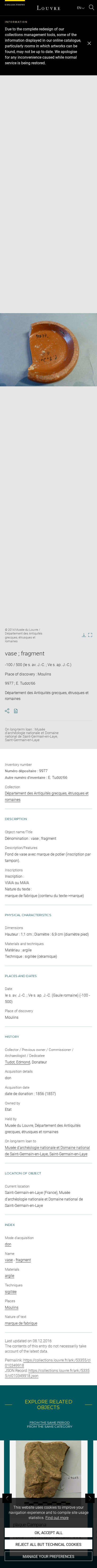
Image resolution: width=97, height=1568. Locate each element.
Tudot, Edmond (17, 1062)
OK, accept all (49, 1533)
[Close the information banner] (89, 43)
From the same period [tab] (50, 1422)
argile (9, 1275)
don (8, 1244)
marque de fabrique (21, 1323)
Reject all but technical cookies (48, 1544)
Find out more (57, 1517)
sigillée (10, 1291)
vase (9, 1260)
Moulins (11, 1307)
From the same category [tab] (50, 1426)
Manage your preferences (48, 1556)
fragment (23, 1260)
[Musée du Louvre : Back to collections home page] (48, 7)
